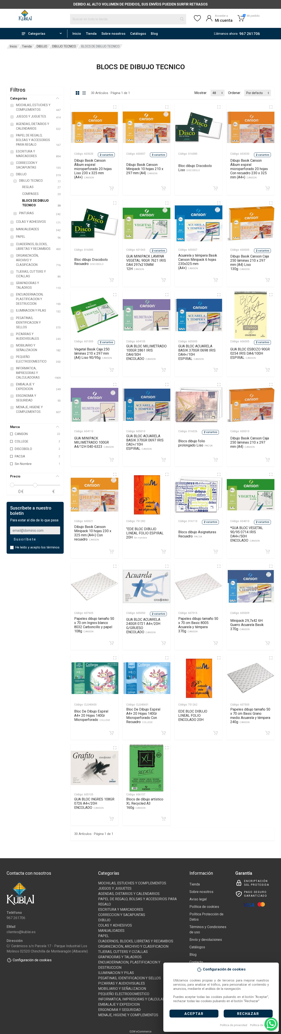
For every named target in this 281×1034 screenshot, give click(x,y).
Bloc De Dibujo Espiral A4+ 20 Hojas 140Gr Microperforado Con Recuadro (143, 715)
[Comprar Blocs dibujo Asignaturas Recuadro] (216, 551)
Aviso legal (198, 899)
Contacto (196, 962)
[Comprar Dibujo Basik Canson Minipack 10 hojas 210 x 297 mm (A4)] (164, 188)
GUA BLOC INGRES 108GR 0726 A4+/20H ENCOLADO (94, 803)
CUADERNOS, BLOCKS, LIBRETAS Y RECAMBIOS (135, 941)
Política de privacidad (233, 1025)
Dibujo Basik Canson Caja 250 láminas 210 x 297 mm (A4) (249, 442)
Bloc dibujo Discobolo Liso (195, 168)
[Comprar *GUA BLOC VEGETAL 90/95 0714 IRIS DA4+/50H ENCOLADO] (268, 551)
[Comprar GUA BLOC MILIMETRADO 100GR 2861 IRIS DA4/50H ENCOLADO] (164, 370)
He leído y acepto (37, 547)
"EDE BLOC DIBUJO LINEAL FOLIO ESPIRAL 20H (145, 533)
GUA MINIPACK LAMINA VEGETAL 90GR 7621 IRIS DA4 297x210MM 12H (146, 262)
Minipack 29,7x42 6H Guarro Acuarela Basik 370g (247, 625)
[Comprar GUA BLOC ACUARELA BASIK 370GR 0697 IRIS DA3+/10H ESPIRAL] (164, 460)
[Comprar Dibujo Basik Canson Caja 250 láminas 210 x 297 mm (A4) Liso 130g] (268, 280)
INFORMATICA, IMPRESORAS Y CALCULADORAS (136, 999)
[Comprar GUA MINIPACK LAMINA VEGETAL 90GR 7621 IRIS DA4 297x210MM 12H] (164, 280)
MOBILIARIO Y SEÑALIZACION (122, 989)
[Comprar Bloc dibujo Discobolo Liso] (216, 188)
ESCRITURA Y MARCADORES (120, 909)
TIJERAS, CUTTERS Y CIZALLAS (123, 952)
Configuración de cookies (32, 960)
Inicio (76, 34)
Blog (154, 34)
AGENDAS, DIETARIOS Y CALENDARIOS (129, 894)
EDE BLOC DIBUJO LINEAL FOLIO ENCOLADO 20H (192, 715)
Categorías (18, 98)
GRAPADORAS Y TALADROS (120, 957)
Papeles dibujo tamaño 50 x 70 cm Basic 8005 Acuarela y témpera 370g (198, 625)
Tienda (91, 34)
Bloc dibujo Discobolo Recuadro (91, 262)
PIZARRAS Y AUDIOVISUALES (121, 983)
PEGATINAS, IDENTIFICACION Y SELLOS (129, 978)
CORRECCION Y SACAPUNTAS (121, 915)
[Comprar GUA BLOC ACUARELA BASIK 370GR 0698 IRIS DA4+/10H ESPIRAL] (216, 370)
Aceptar (194, 1014)
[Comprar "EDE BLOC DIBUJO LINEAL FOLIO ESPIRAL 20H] (164, 551)
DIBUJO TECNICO (64, 46)
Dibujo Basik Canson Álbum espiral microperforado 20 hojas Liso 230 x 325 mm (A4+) (93, 168)
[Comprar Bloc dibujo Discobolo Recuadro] (111, 280)
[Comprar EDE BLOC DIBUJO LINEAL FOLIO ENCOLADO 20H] (216, 733)
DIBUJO (42, 46)
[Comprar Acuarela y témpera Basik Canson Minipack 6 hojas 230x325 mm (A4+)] (216, 280)
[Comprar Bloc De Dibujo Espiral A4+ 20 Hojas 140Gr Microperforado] (111, 733)
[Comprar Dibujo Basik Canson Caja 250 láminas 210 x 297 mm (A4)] (268, 460)
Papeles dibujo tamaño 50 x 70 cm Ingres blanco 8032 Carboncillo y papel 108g (94, 625)
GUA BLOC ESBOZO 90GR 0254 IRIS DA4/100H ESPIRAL (250, 353)
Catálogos (138, 34)
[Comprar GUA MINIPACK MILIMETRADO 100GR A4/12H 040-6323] (111, 460)
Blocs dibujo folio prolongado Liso (195, 443)
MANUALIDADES (111, 931)
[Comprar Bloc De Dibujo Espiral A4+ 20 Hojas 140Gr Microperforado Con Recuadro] (164, 733)
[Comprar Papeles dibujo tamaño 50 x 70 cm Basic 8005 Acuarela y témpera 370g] (216, 643)
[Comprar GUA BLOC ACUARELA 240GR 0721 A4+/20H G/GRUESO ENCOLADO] (164, 643)
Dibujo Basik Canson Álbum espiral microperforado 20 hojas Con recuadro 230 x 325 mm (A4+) (249, 168)
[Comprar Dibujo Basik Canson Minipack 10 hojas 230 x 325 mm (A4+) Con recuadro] (111, 551)
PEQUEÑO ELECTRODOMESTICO (123, 994)
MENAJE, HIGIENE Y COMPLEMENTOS (128, 1015)
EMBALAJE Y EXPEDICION (119, 1004)
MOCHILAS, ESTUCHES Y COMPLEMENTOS (132, 883)
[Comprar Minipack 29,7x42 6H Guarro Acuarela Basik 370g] (268, 643)
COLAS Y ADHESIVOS (115, 925)
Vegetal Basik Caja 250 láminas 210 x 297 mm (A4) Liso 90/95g (93, 353)
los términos (50, 547)
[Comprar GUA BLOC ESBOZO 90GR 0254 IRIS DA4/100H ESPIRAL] (268, 370)
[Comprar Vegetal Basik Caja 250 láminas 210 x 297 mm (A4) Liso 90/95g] (111, 370)
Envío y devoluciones (205, 940)
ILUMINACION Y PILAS (116, 973)
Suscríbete (25, 539)
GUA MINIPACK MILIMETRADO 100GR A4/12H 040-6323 (94, 442)
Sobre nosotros (113, 34)
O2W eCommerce (140, 1031)
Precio (15, 476)
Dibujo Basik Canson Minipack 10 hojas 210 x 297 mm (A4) (144, 169)
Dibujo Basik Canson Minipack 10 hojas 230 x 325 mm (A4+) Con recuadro (92, 533)
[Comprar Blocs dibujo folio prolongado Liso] (216, 460)
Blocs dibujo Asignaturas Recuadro (197, 534)
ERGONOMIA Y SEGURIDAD (119, 1010)
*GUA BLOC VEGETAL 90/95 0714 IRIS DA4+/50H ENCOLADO (246, 534)
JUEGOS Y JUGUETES (114, 888)
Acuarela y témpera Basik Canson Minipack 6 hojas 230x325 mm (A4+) (197, 261)
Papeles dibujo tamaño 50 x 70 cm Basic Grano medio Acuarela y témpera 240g (250, 715)
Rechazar (248, 1014)
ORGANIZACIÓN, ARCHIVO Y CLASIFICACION (133, 946)
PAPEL (103, 936)
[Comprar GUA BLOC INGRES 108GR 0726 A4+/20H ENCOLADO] (111, 819)
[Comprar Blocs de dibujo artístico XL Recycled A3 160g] (164, 819)
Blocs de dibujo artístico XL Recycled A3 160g (144, 803)
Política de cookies (262, 1025)
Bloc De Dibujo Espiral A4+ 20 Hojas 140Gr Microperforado (92, 715)
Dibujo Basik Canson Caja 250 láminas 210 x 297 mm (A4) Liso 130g (249, 262)
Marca (15, 427)
